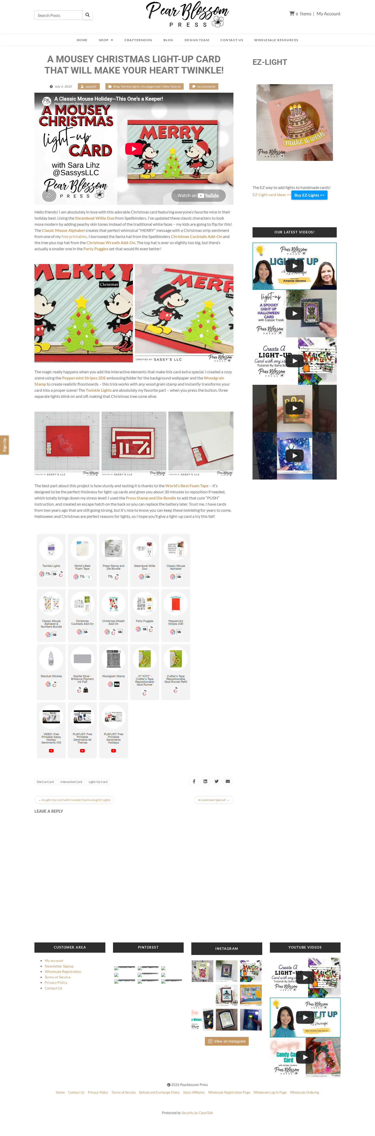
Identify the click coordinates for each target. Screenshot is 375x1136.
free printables (74, 236)
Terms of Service (57, 977)
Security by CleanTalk (197, 1113)
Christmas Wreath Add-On (110, 242)
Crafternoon (138, 40)
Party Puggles (95, 248)
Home (82, 40)
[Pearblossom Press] (187, 14)
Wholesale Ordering (304, 1092)
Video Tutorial (171, 86)
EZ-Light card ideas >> (272, 194)
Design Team (197, 40)
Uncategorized (150, 86)
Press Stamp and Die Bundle (151, 497)
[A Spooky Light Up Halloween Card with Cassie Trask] (295, 313)
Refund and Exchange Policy (159, 1092)
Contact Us (231, 40)
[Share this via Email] (228, 781)
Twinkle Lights (130, 86)
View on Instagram (230, 1041)
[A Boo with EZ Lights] (295, 408)
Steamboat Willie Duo (95, 218)
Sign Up (4, 445)
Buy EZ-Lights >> (309, 195)
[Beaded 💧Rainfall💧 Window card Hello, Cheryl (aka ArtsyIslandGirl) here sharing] (227, 1018)
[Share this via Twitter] (216, 781)
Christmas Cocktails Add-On (196, 236)
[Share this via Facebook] (194, 781)
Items (303, 13)
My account (54, 960)
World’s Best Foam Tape (187, 485)
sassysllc (91, 86)
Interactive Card (71, 782)
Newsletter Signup (59, 966)
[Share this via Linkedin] (205, 781)
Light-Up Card (98, 782)
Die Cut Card (45, 782)
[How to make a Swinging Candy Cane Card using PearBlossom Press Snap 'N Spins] (305, 1057)
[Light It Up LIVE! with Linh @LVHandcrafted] (295, 266)
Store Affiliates (194, 1092)
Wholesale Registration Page (229, 1092)
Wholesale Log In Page (270, 1092)
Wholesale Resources (276, 40)
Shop (104, 40)
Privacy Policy (56, 982)
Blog (168, 40)
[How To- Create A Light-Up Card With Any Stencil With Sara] (295, 361)
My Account (329, 13)
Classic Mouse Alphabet (63, 230)
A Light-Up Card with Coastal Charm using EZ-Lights (74, 800)
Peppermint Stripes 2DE (84, 377)
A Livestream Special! (214, 800)
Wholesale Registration (63, 971)
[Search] (87, 14)
